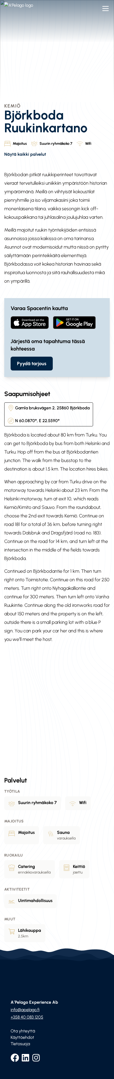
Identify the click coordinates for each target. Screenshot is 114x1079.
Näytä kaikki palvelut (25, 154)
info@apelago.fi (25, 1009)
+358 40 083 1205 (27, 1017)
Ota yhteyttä (23, 1030)
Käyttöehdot (22, 1037)
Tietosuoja (20, 1043)
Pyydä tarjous (31, 363)
